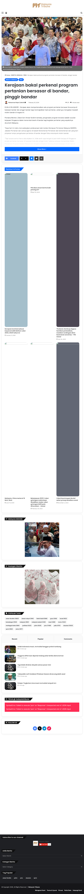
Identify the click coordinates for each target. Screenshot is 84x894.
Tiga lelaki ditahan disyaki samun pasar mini (34, 665)
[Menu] (3, 12)
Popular (40, 639)
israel (63, 618)
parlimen (26, 625)
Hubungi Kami (77, 890)
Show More (41, 149)
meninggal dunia (12, 625)
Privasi (60, 890)
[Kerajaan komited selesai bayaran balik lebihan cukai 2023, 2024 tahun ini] (16, 250)
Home (8, 75)
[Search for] (81, 12)
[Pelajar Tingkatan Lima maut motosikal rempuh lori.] (10, 686)
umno (19, 629)
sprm (9, 629)
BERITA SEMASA (16, 75)
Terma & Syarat (52, 890)
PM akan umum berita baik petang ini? (41, 189)
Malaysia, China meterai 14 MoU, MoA (15, 499)
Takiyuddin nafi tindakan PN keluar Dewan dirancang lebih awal (41, 674)
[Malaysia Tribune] (42, 5)
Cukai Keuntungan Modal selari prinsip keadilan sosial (67, 499)
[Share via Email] (36, 158)
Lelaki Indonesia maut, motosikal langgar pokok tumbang (39, 647)
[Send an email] (25, 102)
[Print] (41, 158)
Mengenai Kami (40, 890)
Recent (14, 639)
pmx (47, 625)
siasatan (68, 625)
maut (51, 622)
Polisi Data (67, 890)
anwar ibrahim (12, 618)
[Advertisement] (42, 783)
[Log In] (6, 12)
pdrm (37, 625)
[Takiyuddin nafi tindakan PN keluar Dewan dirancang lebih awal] (10, 677)
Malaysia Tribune (34, 887)
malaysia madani (39, 622)
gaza (53, 618)
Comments (68, 639)
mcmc (62, 622)
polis (57, 625)
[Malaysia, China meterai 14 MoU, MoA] (16, 419)
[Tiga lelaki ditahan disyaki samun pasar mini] (10, 668)
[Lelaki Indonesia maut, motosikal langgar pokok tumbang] (10, 649)
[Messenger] (32, 158)
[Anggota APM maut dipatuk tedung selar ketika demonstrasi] (10, 658)
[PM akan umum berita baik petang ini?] (42, 179)
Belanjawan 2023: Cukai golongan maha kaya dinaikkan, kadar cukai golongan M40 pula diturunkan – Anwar (40, 502)
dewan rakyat (28, 618)
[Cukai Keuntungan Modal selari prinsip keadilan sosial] (67, 419)
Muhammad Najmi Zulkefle (16, 102)
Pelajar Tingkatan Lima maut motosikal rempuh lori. (37, 683)
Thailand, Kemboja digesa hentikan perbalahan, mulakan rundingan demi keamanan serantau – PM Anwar (66, 333)
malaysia (24, 622)
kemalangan (11, 622)
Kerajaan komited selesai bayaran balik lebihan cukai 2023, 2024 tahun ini (15, 331)
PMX (25, 75)
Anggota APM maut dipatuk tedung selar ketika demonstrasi (41, 656)
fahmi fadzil (41, 618)
